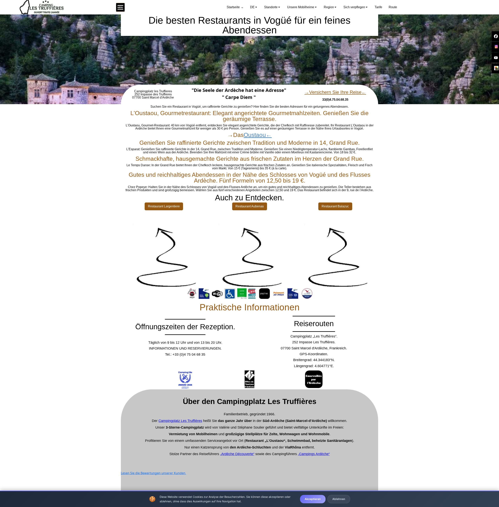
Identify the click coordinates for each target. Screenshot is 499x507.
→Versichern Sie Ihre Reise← (335, 92)
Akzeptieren (313, 499)
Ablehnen (338, 499)
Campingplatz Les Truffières (180, 421)
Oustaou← (258, 135)
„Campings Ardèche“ (314, 454)
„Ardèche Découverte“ (237, 454)
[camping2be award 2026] (185, 379)
